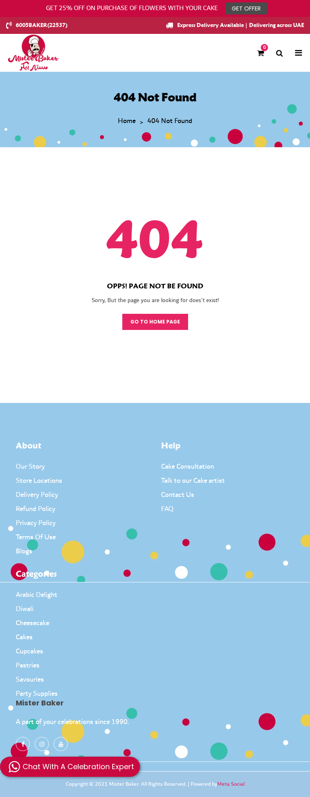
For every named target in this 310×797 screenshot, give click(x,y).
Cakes (24, 637)
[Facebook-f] (23, 744)
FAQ (167, 509)
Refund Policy (35, 509)
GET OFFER (246, 8)
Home (127, 121)
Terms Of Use (36, 537)
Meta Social (231, 784)
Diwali (25, 609)
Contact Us (177, 495)
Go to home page (155, 321)
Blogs (24, 551)
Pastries (28, 665)
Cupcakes (29, 651)
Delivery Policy (37, 495)
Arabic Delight (36, 595)
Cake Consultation (187, 466)
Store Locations (39, 480)
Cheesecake (32, 623)
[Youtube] (61, 744)
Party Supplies (37, 693)
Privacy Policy (36, 523)
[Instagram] (42, 744)
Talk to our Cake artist (193, 480)
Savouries (30, 679)
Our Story (30, 466)
